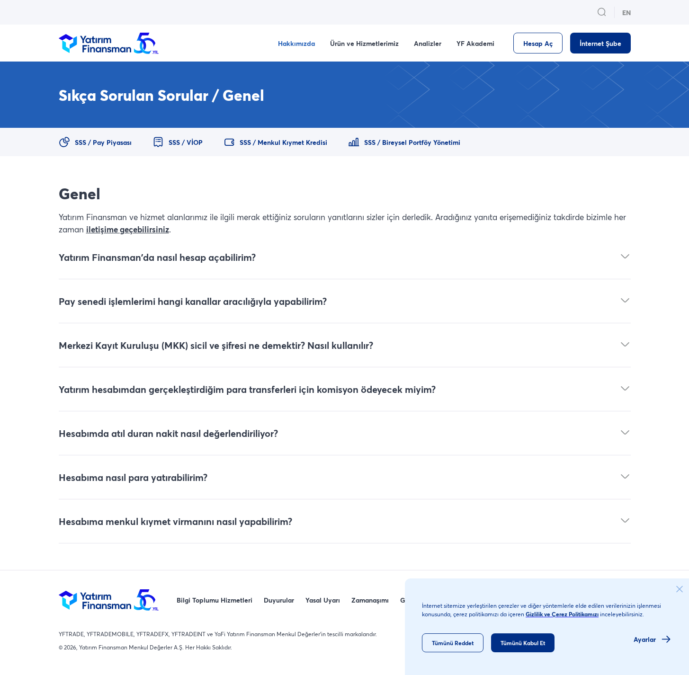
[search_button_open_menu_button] (602, 12)
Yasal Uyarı (322, 599)
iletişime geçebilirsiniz (127, 229)
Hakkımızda (296, 43)
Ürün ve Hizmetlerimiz (364, 43)
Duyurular (279, 599)
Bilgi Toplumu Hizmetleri (214, 599)
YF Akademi (475, 43)
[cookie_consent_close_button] (679, 589)
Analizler (427, 43)
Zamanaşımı (370, 599)
